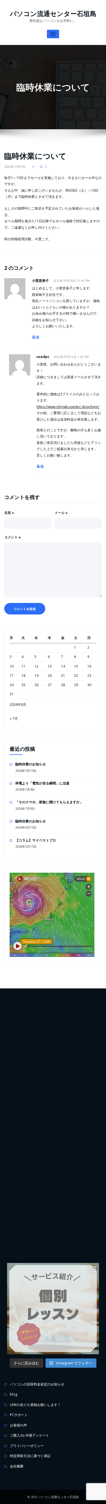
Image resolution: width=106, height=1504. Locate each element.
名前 (9, 512)
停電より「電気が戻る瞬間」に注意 (42, 783)
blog (13, 1394)
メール (61, 512)
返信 (36, 337)
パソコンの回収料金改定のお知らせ (37, 1384)
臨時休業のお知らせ (30, 764)
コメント (12, 537)
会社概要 (16, 1466)
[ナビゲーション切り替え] (53, 34)
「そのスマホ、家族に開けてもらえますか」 (49, 802)
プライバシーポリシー (27, 1445)
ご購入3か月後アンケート (29, 1435)
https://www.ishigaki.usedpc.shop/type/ (67, 406)
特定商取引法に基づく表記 (30, 1455)
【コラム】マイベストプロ (35, 840)
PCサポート (19, 1414)
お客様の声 (18, 1425)
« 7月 (14, 718)
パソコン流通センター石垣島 (53, 13)
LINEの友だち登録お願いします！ (35, 1404)
